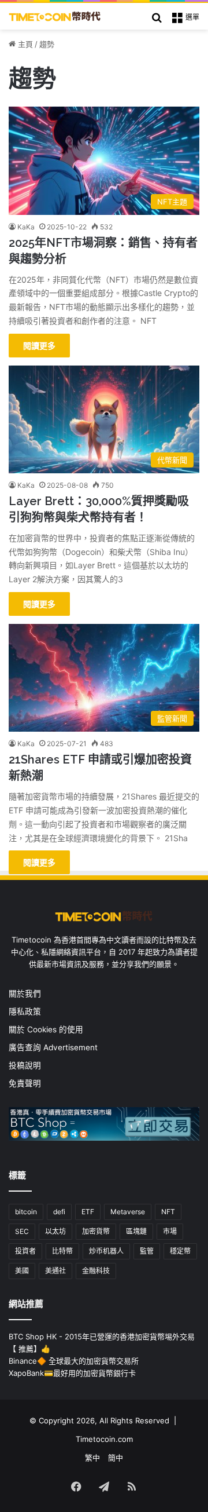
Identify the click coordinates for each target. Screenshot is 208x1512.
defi (59, 1211)
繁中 (92, 1457)
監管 (147, 1251)
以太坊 (55, 1231)
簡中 (115, 1457)
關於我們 (25, 993)
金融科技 (96, 1270)
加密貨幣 (96, 1231)
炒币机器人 (106, 1251)
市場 (170, 1231)
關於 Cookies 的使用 (46, 1029)
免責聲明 (25, 1083)
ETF (87, 1211)
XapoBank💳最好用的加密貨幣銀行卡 (72, 1373)
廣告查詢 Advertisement (54, 1047)
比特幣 (62, 1251)
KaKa (26, 226)
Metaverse (127, 1211)
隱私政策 (25, 1011)
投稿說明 (25, 1065)
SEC (22, 1231)
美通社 (55, 1270)
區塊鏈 (136, 1231)
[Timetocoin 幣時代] (55, 16)
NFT (168, 1211)
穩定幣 (180, 1251)
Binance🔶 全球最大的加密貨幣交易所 (74, 1360)
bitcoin (26, 1211)
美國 (22, 1270)
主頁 (24, 44)
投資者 (25, 1251)
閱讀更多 (39, 345)
